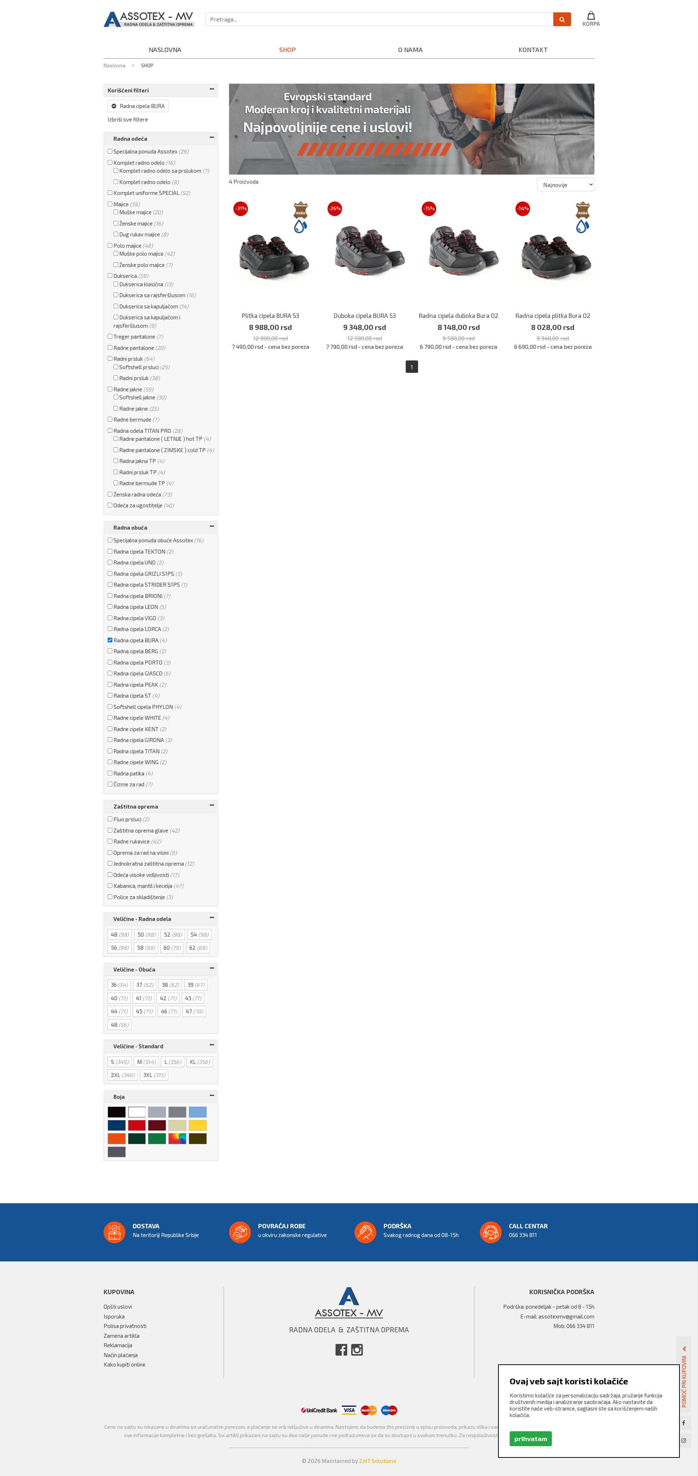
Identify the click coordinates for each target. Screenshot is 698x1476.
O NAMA (410, 49)
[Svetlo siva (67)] (157, 1111)
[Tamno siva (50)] (178, 1111)
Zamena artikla (122, 1335)
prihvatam (530, 1439)
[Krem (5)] (178, 1125)
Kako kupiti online (124, 1364)
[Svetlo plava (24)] (198, 1111)
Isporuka (114, 1316)
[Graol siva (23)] (117, 1151)
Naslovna (115, 65)
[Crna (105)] (117, 1111)
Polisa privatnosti (125, 1326)
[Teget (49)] (117, 1125)
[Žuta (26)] (198, 1125)
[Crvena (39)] (137, 1125)
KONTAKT (533, 49)
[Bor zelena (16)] (137, 1138)
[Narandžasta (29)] (117, 1138)
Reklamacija (118, 1345)
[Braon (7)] (198, 1138)
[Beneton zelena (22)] (157, 1138)
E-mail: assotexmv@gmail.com (557, 1316)
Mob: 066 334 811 (573, 1326)
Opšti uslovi (118, 1306)
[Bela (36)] (137, 1111)
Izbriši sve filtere (128, 119)
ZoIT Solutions (377, 1460)
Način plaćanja (121, 1355)
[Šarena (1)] (178, 1138)
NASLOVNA (165, 49)
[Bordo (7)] (157, 1125)
